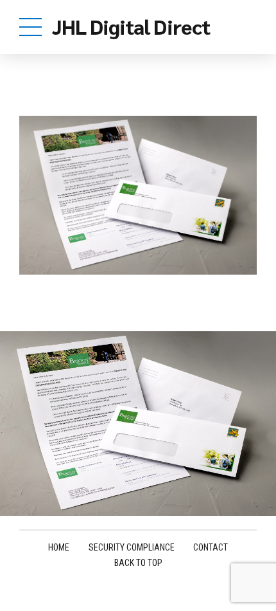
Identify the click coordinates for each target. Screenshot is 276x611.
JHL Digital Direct (131, 26)
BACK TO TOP (138, 563)
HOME (58, 547)
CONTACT (210, 547)
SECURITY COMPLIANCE (132, 547)
